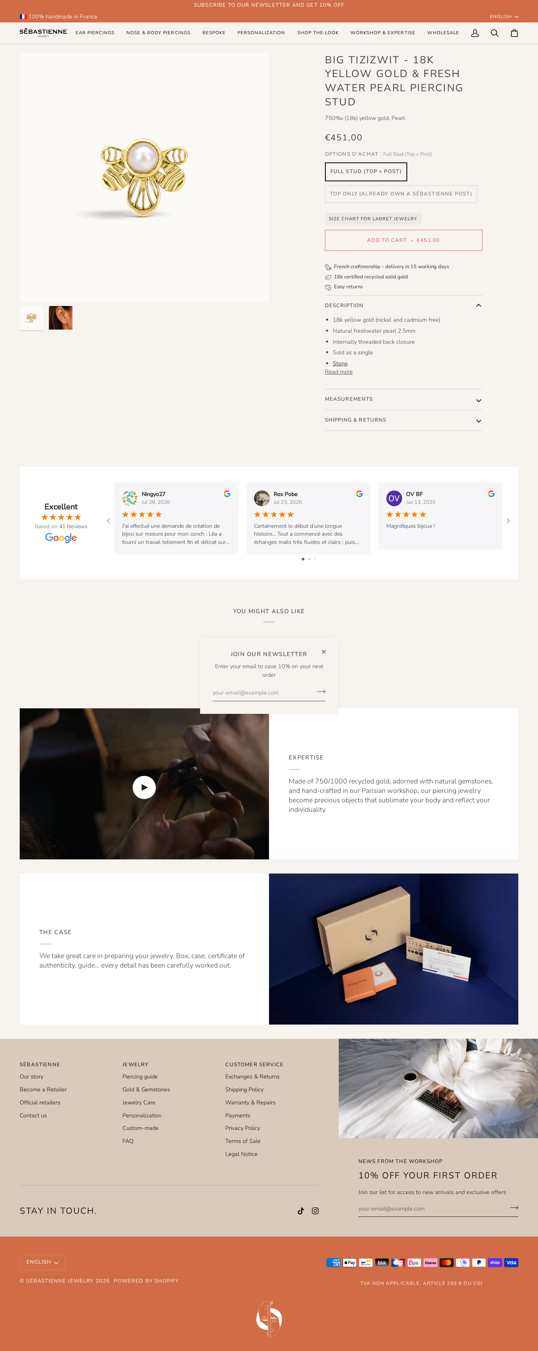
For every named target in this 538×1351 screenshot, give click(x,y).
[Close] (327, 648)
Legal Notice (241, 1154)
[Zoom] (144, 177)
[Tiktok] (301, 1211)
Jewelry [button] (135, 1064)
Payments (237, 1115)
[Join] (318, 692)
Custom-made (140, 1128)
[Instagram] (315, 1211)
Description (344, 305)
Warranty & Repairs (250, 1102)
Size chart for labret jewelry (373, 219)
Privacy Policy (242, 1128)
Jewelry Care (139, 1102)
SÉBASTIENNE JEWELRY (60, 1281)
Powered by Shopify (146, 1281)
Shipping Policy (244, 1089)
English (501, 16)
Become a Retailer (43, 1089)
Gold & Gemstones (146, 1089)
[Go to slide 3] (314, 559)
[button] (95, 32)
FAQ (128, 1141)
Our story (31, 1076)
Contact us (33, 1115)
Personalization (141, 1115)
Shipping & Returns (356, 420)
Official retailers (40, 1102)
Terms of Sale (243, 1141)
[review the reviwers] (227, 493)
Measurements (349, 399)
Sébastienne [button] (40, 1064)
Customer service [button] (254, 1064)
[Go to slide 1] (303, 559)
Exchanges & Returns (252, 1076)
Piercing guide (140, 1076)
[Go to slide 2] (309, 559)
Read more (339, 372)
